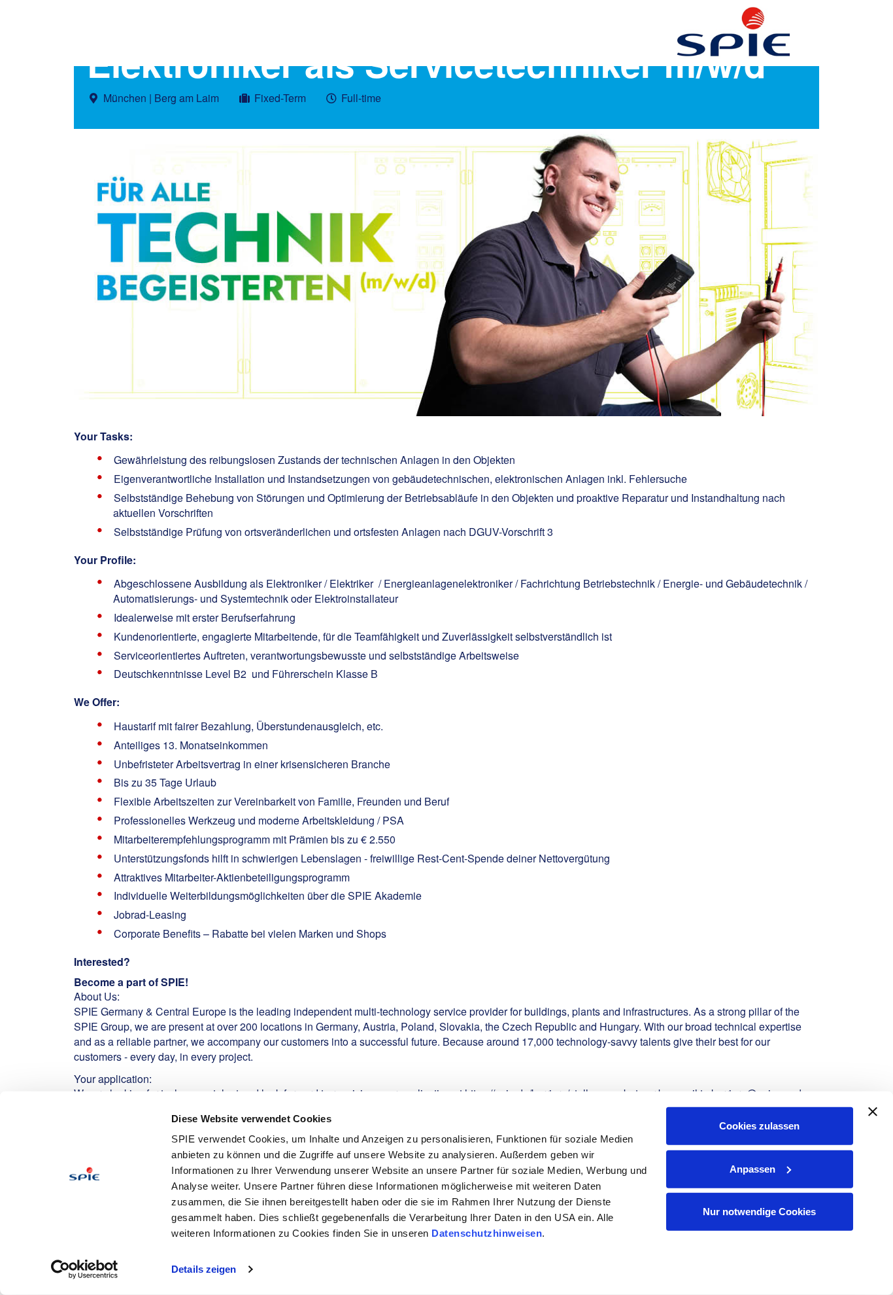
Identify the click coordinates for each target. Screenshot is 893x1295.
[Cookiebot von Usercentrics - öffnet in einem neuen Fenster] (84, 1269)
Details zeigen (203, 1269)
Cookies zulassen (759, 1125)
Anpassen (752, 1168)
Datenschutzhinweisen (486, 1233)
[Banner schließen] (872, 1111)
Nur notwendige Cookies (759, 1211)
